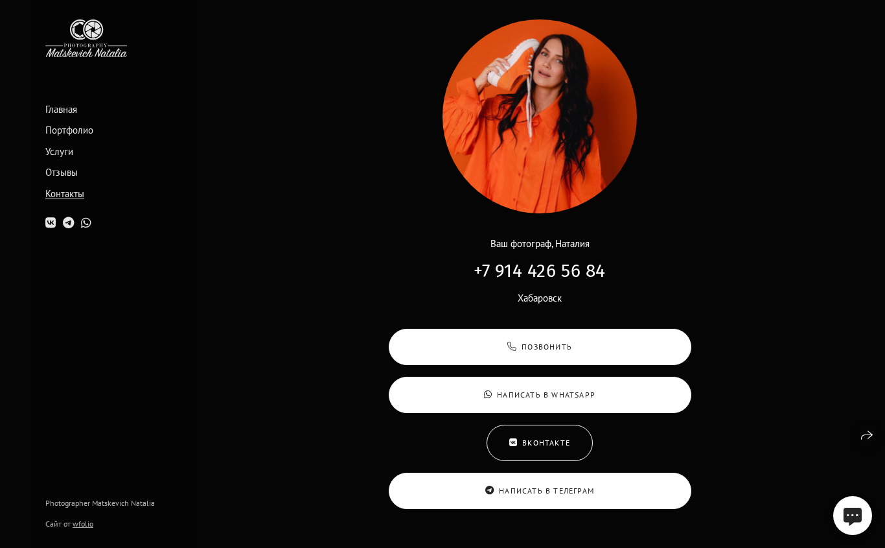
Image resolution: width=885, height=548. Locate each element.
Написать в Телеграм (546, 490)
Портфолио (69, 130)
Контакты (64, 194)
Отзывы (61, 172)
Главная (61, 109)
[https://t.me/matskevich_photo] (68, 222)
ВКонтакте (546, 442)
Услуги (59, 152)
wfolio (83, 524)
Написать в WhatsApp (546, 394)
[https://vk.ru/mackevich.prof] (50, 222)
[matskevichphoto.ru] (86, 38)
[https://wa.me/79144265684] (86, 222)
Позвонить (547, 346)
